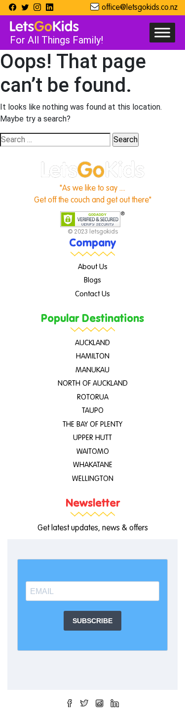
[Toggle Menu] (162, 32)
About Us (93, 267)
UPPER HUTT (92, 437)
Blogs (92, 280)
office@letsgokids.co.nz (140, 8)
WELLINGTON (92, 478)
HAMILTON (93, 356)
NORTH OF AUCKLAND (93, 383)
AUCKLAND (92, 343)
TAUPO (93, 410)
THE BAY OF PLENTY (92, 424)
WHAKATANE (92, 465)
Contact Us (92, 294)
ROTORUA (93, 397)
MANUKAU (92, 370)
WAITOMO (92, 451)
